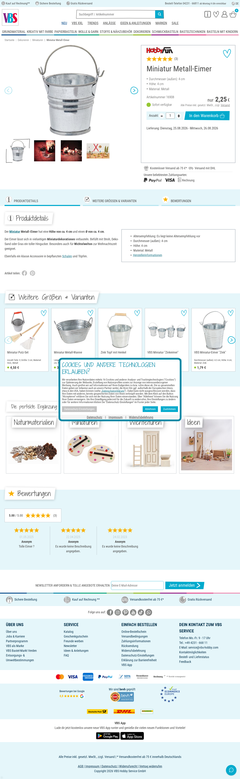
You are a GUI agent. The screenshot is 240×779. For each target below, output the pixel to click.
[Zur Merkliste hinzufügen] (227, 53)
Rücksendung (129, 646)
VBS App (126, 665)
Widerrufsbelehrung (133, 650)
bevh (122, 689)
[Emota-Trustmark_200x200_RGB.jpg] (170, 694)
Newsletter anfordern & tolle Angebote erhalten (72, 585)
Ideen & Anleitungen (135, 23)
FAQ (66, 655)
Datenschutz (94, 417)
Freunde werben (73, 641)
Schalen (67, 256)
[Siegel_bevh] (122, 696)
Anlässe (109, 23)
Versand (225, 105)
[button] (8, 90)
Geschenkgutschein (76, 636)
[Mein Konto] (224, 14)
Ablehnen (150, 409)
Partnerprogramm (17, 641)
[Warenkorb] (233, 14)
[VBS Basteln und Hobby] (10, 17)
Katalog (68, 631)
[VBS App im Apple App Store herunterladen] (132, 735)
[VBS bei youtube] (133, 612)
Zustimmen (169, 409)
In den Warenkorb (204, 115)
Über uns (11, 631)
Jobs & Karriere (15, 636)
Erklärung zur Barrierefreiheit (139, 660)
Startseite (9, 40)
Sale (175, 23)
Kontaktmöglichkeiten (192, 652)
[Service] (207, 14)
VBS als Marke (15, 646)
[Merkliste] (216, 14)
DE (237, 3)
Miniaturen (37, 40)
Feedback (185, 662)
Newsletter (70, 646)
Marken (161, 23)
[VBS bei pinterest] (125, 612)
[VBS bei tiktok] (140, 612)
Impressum (116, 417)
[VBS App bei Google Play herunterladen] (108, 735)
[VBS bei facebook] (109, 612)
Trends (92, 23)
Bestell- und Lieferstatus (194, 657)
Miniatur (14, 231)
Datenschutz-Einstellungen (137, 655)
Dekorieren (23, 40)
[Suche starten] (159, 14)
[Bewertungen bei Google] (72, 694)
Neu (64, 23)
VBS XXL (77, 23)
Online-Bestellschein (133, 631)
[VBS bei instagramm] (117, 612)
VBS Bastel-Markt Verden (21, 650)
